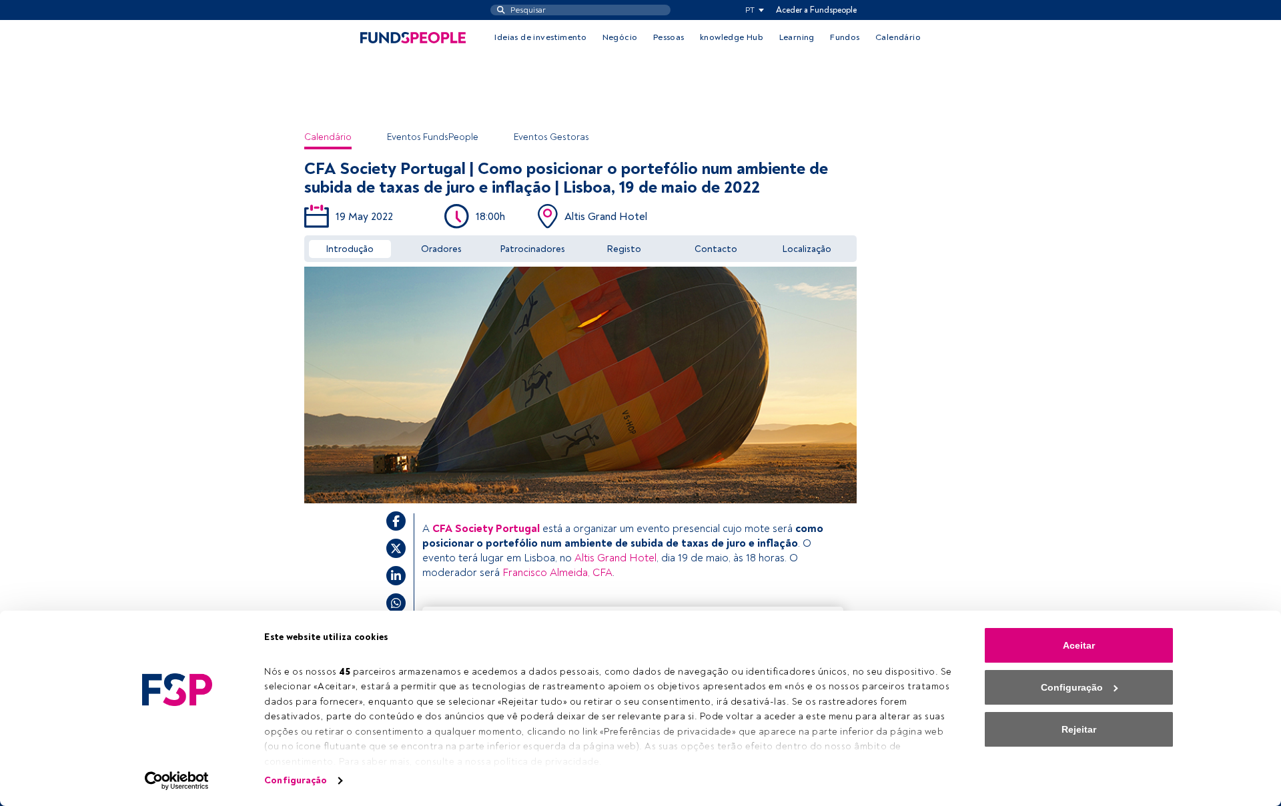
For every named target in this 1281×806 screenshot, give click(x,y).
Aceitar (1079, 645)
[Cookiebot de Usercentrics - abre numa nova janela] (177, 780)
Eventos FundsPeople (432, 137)
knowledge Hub (731, 37)
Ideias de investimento (540, 37)
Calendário (898, 37)
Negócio (620, 37)
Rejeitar (1078, 729)
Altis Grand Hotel (615, 558)
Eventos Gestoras (551, 137)
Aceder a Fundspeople (816, 10)
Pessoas (669, 37)
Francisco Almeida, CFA (557, 572)
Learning (797, 37)
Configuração (295, 780)
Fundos (844, 37)
